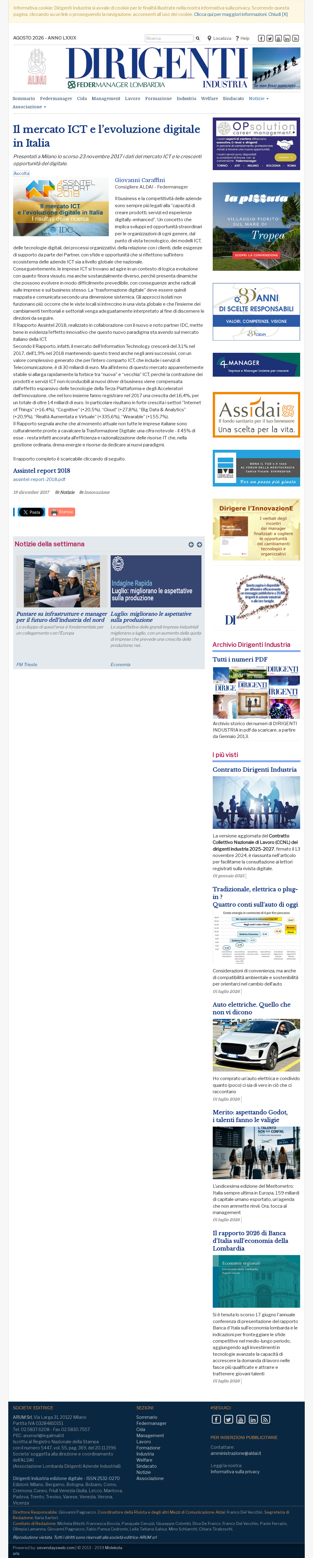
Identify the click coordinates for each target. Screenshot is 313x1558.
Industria (186, 98)
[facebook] (261, 39)
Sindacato (233, 98)
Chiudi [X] (278, 14)
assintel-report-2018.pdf (39, 479)
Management (106, 98)
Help (244, 38)
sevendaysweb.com (56, 1547)
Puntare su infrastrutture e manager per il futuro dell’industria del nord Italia (61, 620)
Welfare (209, 98)
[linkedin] (287, 39)
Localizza (221, 38)
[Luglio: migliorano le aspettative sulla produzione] (155, 581)
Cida (82, 98)
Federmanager (56, 98)
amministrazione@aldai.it (236, 1453)
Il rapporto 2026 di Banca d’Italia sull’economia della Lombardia (250, 1241)
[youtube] (278, 39)
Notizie (257, 98)
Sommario (24, 98)
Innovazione (97, 492)
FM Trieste (26, 664)
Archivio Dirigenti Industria (251, 644)
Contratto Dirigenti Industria (255, 769)
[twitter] (270, 39)
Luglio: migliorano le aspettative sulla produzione (150, 617)
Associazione (28, 106)
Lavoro (132, 98)
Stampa (65, 511)
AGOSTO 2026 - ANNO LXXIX (44, 38)
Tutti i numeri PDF (240, 659)
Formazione (158, 98)
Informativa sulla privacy (235, 1471)
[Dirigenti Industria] (157, 68)
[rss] (295, 39)
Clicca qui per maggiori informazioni (230, 14)
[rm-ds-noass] (276, 68)
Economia (120, 664)
